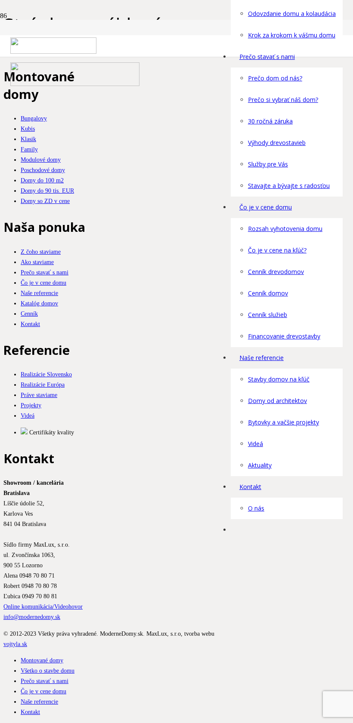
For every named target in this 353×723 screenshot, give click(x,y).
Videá (27, 415)
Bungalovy (34, 118)
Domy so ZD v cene (45, 200)
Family (29, 149)
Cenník (29, 313)
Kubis (28, 128)
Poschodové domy (43, 169)
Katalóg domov (39, 303)
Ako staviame (37, 261)
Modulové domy (41, 159)
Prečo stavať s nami (44, 272)
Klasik (28, 138)
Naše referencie (39, 292)
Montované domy (42, 660)
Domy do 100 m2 (42, 180)
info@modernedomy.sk (31, 616)
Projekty (31, 405)
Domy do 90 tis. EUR (47, 190)
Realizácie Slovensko (46, 374)
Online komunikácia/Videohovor (43, 606)
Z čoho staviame (41, 251)
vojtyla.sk (15, 643)
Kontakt (30, 323)
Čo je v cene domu (43, 282)
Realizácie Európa (43, 384)
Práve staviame (39, 394)
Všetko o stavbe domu (47, 670)
